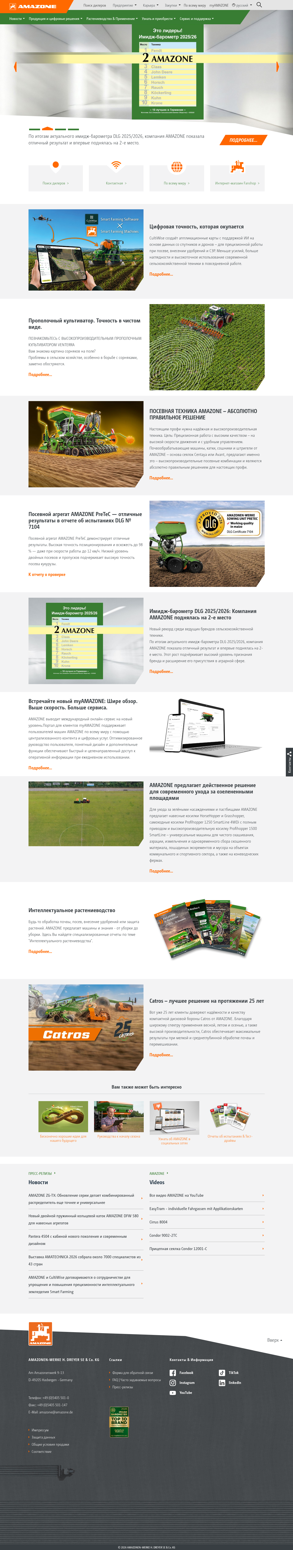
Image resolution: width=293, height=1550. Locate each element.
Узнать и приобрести (157, 18)
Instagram (187, 1382)
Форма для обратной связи (132, 1372)
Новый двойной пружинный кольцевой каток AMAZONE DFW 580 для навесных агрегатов (84, 1219)
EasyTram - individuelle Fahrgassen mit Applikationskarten (196, 1208)
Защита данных (43, 1437)
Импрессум (40, 1430)
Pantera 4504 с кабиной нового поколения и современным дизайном (78, 1239)
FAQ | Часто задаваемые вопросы (136, 1379)
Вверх (273, 1339)
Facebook (186, 1372)
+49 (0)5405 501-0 (55, 1397)
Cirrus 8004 (158, 1222)
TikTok (233, 1372)
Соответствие (41, 1451)
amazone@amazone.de (56, 1412)
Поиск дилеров (95, 5)
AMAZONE (156, 1173)
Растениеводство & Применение (111, 18)
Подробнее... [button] (161, 274)
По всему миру (195, 5)
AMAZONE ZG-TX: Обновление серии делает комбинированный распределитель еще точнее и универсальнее (81, 1198)
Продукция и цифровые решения (54, 18)
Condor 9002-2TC (163, 1235)
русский (242, 5)
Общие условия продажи (50, 1444)
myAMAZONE (219, 5)
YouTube (185, 1392)
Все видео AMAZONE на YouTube (176, 1195)
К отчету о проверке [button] (47, 574)
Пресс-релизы (40, 1173)
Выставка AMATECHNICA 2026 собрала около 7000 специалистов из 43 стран (85, 1260)
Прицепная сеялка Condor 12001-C (178, 1248)
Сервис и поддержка (195, 18)
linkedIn (234, 1382)
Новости (15, 18)
